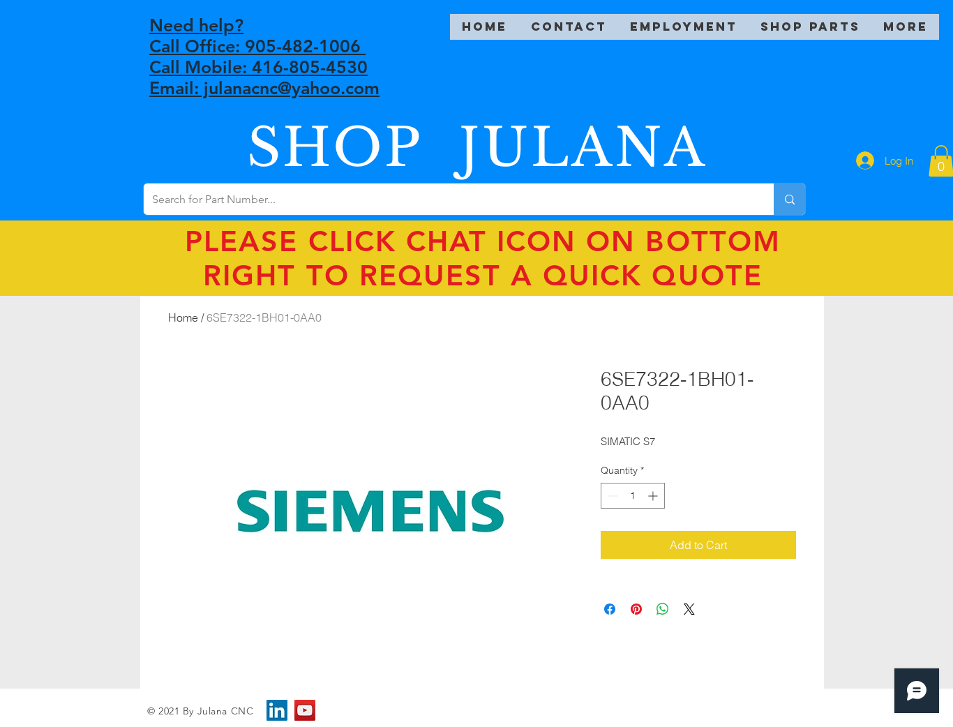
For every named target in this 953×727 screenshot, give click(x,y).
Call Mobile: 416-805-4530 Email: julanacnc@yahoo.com (264, 77)
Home (183, 317)
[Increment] (654, 496)
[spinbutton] (632, 496)
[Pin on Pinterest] (636, 609)
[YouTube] (304, 710)
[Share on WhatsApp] (662, 609)
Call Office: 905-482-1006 (257, 46)
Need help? (196, 25)
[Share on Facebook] (609, 609)
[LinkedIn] (277, 710)
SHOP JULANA (477, 147)
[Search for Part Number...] (789, 199)
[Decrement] (611, 496)
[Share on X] (689, 609)
